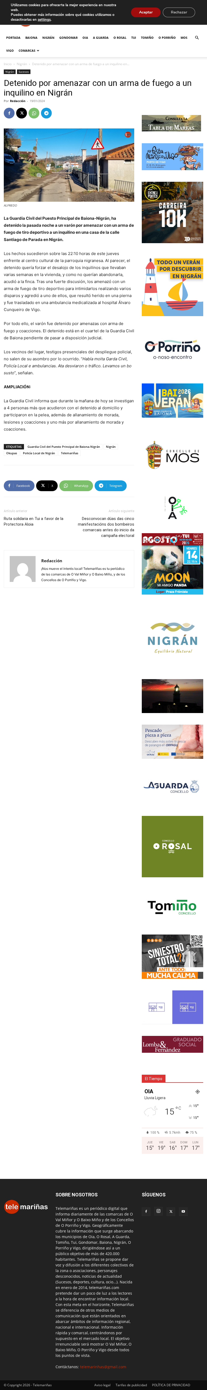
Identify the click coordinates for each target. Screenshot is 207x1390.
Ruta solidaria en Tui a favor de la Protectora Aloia (33, 521)
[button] (196, 37)
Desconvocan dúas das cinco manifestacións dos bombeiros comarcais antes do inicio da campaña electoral (106, 527)
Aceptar (146, 12)
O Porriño (167, 38)
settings (44, 19)
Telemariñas (69, 453)
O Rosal (119, 38)
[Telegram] (46, 113)
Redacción (17, 101)
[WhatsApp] (34, 113)
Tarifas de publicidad (131, 1385)
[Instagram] (158, 1211)
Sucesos (24, 72)
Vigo (10, 50)
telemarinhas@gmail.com (103, 1366)
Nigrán (48, 38)
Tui (133, 38)
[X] (21, 113)
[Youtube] (183, 1211)
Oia (85, 38)
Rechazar (179, 12)
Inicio (8, 64)
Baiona (31, 38)
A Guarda (101, 38)
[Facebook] (9, 113)
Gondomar (68, 38)
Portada (13, 38)
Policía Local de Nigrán (39, 453)
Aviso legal (102, 1385)
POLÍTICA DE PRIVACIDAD (171, 1385)
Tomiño (147, 38)
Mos (184, 38)
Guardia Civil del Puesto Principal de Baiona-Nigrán (63, 447)
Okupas (11, 453)
